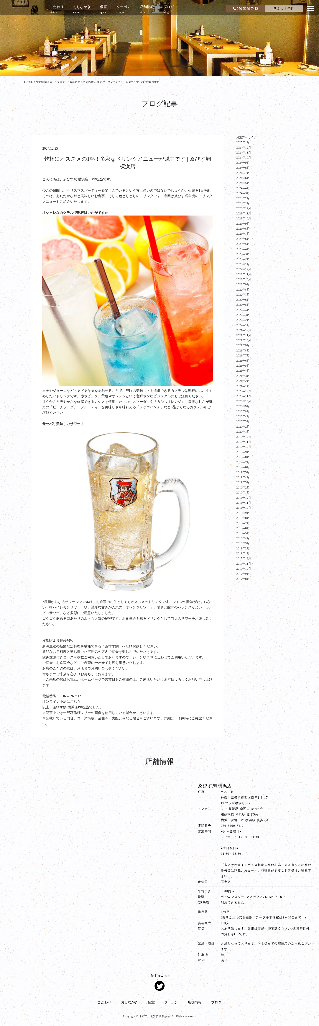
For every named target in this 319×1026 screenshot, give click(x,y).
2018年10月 (243, 507)
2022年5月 (243, 304)
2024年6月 (243, 178)
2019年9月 (243, 452)
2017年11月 (243, 563)
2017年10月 (243, 568)
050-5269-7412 (247, 8)
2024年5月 (243, 183)
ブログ (216, 1002)
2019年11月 (243, 441)
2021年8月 (243, 350)
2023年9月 (243, 223)
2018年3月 (243, 543)
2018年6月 (243, 528)
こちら (75, 701)
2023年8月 (243, 228)
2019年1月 (243, 492)
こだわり (104, 1002)
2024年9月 (243, 162)
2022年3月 (243, 315)
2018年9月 (243, 513)
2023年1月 (243, 264)
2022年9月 (243, 284)
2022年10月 (243, 279)
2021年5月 (243, 365)
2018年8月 (243, 518)
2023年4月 (243, 249)
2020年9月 (243, 406)
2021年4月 (243, 370)
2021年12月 (243, 330)
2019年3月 (243, 482)
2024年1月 (243, 203)
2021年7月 (243, 355)
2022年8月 (243, 289)
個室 (151, 1002)
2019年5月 (243, 472)
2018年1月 (243, 553)
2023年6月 (243, 238)
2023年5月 (243, 243)
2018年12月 (243, 497)
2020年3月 (243, 421)
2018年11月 (243, 502)
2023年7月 (243, 233)
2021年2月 (243, 380)
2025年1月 (243, 142)
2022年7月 (243, 294)
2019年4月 (243, 477)
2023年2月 (243, 259)
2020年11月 (243, 396)
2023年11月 (243, 213)
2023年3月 (243, 254)
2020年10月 (243, 401)
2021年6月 (243, 360)
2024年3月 (243, 193)
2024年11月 (243, 152)
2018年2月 (243, 548)
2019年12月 (243, 436)
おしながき (129, 1002)
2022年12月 (243, 269)
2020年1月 (243, 431)
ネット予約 (285, 8)
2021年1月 (243, 386)
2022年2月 (243, 320)
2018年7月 (243, 523)
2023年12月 (243, 208)
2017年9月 (243, 573)
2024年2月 (243, 198)
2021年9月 (243, 345)
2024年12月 (243, 147)
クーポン (171, 1002)
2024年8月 (243, 167)
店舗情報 (195, 1002)
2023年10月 (243, 218)
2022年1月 (243, 325)
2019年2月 (243, 487)
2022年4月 (243, 310)
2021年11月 (243, 335)
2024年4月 (243, 188)
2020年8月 (243, 411)
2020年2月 (243, 426)
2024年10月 (243, 157)
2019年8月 (243, 457)
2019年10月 (243, 446)
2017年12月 (243, 558)
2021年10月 (243, 340)
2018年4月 (243, 538)
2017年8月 (243, 578)
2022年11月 (243, 274)
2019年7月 (243, 462)
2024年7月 (243, 173)
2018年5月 (243, 533)
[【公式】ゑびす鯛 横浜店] (34, 9)
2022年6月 (243, 299)
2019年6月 (243, 467)
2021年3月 (243, 375)
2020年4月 (243, 416)
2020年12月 (243, 391)
